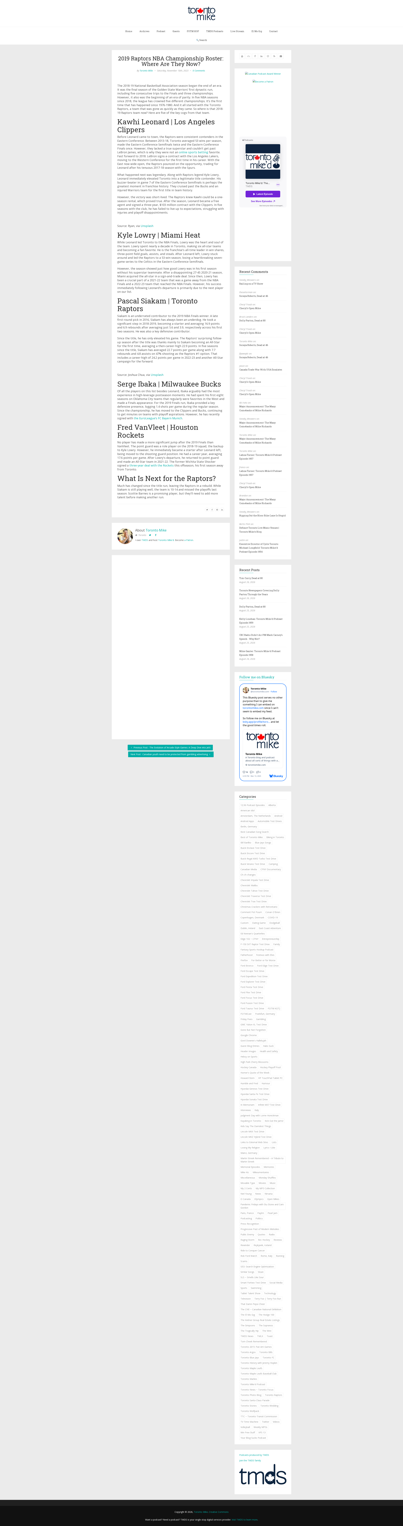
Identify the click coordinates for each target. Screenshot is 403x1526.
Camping (273, 863)
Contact (273, 31)
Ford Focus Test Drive (252, 997)
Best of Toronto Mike (252, 837)
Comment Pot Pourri (251, 912)
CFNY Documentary (271, 869)
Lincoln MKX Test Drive (252, 1131)
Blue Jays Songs (263, 842)
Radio (272, 1234)
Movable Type (248, 1182)
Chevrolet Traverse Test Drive (256, 896)
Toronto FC (268, 1357)
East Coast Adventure (270, 928)
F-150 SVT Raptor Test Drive (255, 944)
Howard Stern (248, 1078)
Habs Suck (268, 1045)
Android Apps (247, 821)
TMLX (260, 1336)
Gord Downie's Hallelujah (253, 1040)
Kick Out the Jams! (274, 1120)
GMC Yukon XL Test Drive (254, 1024)
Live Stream (237, 31)
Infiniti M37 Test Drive (269, 1104)
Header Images (248, 1051)
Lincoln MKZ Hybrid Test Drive (256, 1136)
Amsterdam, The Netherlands (256, 815)
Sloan (261, 1271)
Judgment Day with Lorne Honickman (260, 1115)
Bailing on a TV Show (251, 283)
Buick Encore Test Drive (253, 853)
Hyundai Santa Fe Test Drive (255, 1094)
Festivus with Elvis (265, 954)
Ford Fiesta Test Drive (252, 987)
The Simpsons (248, 1325)
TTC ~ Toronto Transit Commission (259, 1416)
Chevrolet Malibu (249, 885)
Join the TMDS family (250, 1460)
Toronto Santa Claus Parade (255, 1400)
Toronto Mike (146, 70)
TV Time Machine (249, 1421)
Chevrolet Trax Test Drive (254, 901)
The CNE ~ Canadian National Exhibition (261, 1309)
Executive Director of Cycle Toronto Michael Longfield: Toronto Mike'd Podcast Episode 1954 (258, 548)
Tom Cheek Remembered (254, 1341)
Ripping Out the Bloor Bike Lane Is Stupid (262, 515)
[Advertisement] (265, 110)
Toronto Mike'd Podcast (253, 1384)
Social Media (276, 1282)
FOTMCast (246, 1013)
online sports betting (193, 152)
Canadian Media (249, 869)
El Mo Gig (257, 31)
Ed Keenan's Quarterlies (253, 933)
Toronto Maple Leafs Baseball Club (259, 1373)
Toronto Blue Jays (250, 1357)
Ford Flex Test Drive (251, 992)
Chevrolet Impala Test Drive (255, 880)
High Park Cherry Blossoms (254, 1061)
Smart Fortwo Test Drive (253, 1282)
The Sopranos (266, 1325)
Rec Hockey (264, 1239)
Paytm (260, 1213)
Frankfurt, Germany (265, 1013)
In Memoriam (247, 1104)
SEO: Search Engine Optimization (257, 1266)
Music (273, 1182)
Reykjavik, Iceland (263, 1245)
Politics (259, 1218)
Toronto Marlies (249, 1378)
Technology (270, 1293)
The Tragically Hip (250, 1330)
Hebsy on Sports (249, 1056)
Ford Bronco (247, 965)
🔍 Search (201, 40)
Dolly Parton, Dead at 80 (252, 320)
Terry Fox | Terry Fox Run (267, 1298)
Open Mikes (273, 1199)
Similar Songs (247, 1271)
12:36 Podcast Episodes (253, 805)
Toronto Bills (265, 1352)
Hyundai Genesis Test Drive (255, 1088)
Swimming (256, 1287)
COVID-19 (273, 917)
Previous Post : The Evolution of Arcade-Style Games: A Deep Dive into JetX (171, 747)
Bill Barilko (246, 842)
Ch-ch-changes (248, 874)
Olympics (259, 1199)
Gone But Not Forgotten (253, 1029)
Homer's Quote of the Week (255, 1072)
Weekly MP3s (260, 1427)
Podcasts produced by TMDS (254, 1454)
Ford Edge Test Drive (268, 965)
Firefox (244, 960)
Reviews (278, 1239)
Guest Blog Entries (250, 1045)
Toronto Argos (248, 1352)
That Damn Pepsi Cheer (253, 1304)
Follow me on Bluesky (256, 677)
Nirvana (268, 1193)
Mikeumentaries (261, 1172)
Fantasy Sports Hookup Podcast (257, 949)
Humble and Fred (249, 1083)
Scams (244, 1261)
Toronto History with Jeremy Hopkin (259, 1362)
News (258, 1193)
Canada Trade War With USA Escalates (260, 369)
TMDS (145, 540)
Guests (176, 31)
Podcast (161, 31)
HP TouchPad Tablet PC (270, 1078)
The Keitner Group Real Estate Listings (260, 1320)
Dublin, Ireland (248, 928)
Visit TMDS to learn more (245, 1519)
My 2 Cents (246, 1188)
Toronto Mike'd (166, 540)
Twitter (265, 1421)
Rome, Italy (266, 1255)
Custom (245, 922)
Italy (257, 1110)
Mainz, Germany (249, 1152)
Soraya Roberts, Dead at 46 (253, 295)
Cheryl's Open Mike (250, 308)
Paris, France (247, 1213)
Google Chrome (249, 1035)
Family (276, 944)
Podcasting (246, 1218)
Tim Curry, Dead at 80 (251, 578)
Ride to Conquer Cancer (253, 1250)
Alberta (272, 805)
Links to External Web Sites (254, 1142)
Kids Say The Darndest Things (256, 1126)
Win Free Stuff (248, 1432)
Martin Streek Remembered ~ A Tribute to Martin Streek (262, 1160)
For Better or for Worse (263, 960)
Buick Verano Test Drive (253, 863)
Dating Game (259, 922)
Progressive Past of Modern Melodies (260, 1229)
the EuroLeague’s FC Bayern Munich (158, 418)
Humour (266, 1083)
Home (128, 31)
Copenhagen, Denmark (252, 917)
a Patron (188, 540)
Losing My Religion (250, 1147)
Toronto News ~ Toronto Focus (257, 1389)
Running (280, 1255)
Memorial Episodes (250, 1166)
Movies (262, 1182)
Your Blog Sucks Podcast (253, 1437)
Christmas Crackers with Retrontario (259, 906)
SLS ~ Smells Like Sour (252, 1277)
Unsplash (147, 226)
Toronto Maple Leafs (251, 1368)
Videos (276, 1421)
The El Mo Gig (248, 1314)
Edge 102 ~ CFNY (249, 938)
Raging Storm (247, 1239)
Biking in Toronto (275, 837)
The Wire (266, 1330)
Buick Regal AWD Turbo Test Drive (258, 858)
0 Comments (199, 70)
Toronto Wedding (269, 1405)
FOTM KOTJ (274, 1008)
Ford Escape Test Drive (252, 970)
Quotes (261, 1234)
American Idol (248, 810)
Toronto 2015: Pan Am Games (256, 1346)
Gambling (261, 1019)
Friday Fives (247, 1019)
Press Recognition (250, 1223)
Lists (274, 1142)
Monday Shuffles (267, 1177)
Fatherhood (247, 954)
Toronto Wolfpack (250, 1411)
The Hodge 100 (266, 1314)
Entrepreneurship (270, 938)
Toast (270, 1336)
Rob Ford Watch (249, 1255)
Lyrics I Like (269, 1147)
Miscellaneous (248, 1177)
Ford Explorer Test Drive (253, 981)
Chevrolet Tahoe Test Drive (255, 890)
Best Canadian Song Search (255, 831)
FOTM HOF (193, 31)
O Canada (246, 1199)
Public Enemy (247, 1234)
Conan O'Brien (272, 912)
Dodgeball (274, 922)
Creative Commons (219, 1511)
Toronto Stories (249, 1405)
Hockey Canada (248, 1067)
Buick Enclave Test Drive (253, 847)
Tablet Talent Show (250, 1293)
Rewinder (245, 1245)
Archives (144, 31)
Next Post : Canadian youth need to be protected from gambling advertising (169, 754)
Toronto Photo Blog (251, 1394)
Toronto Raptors (273, 1394)
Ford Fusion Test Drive (252, 1003)
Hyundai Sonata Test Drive (254, 1099)
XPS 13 (262, 1432)
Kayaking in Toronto (251, 1120)
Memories (269, 1166)
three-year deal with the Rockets (151, 465)
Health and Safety (269, 1051)
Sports (244, 1287)
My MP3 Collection (265, 1188)
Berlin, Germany (249, 826)
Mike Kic (245, 1172)
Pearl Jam (272, 1213)
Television (246, 1298)
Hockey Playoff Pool (270, 1067)
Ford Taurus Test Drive (252, 1008)
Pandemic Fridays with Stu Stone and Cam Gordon (262, 1206)
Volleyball (245, 1427)
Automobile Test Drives (270, 821)
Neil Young (246, 1193)
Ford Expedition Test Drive (254, 976)
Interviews (246, 1110)
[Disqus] (170, 603)
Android (278, 815)
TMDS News (247, 1336)
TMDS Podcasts (214, 31)
